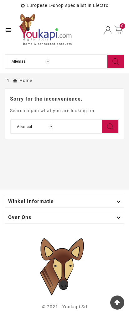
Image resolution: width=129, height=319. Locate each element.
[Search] (115, 61)
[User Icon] (107, 30)
